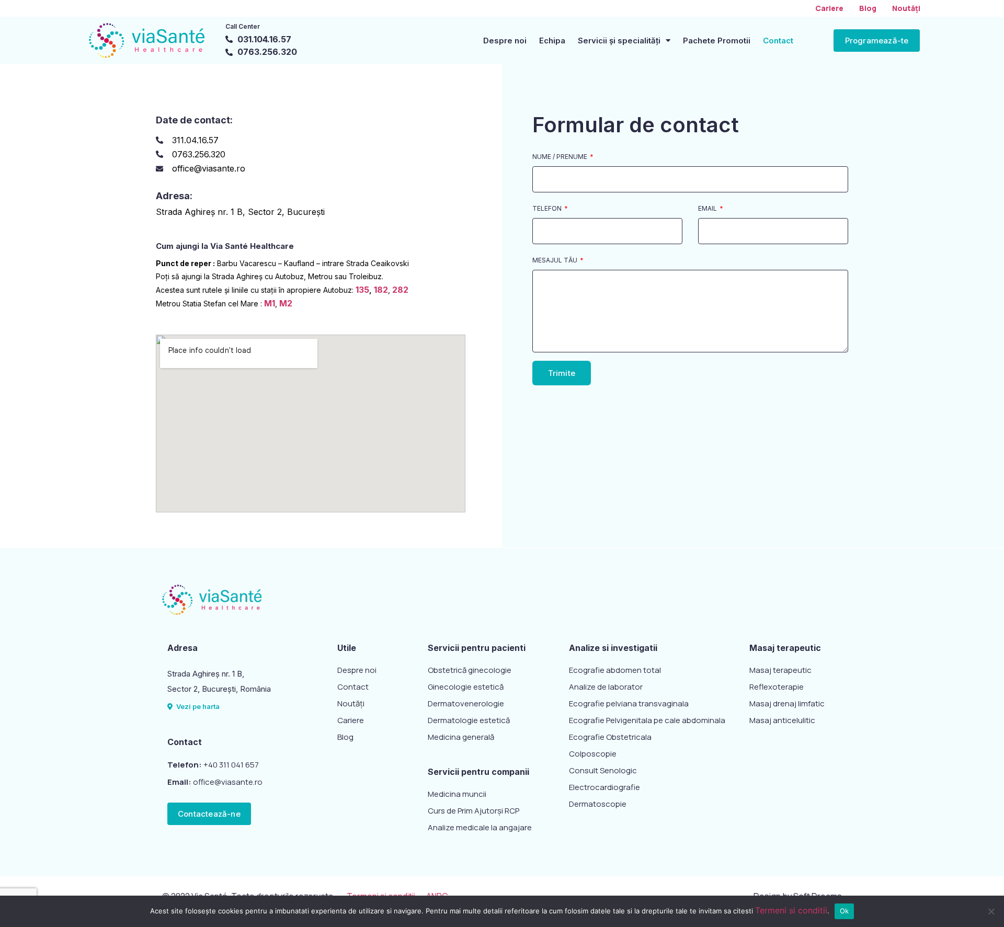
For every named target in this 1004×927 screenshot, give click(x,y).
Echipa (552, 40)
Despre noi (505, 40)
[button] (877, 40)
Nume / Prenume (560, 157)
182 (381, 289)
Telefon (547, 208)
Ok (844, 911)
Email (708, 208)
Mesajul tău (555, 260)
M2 (285, 303)
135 (362, 289)
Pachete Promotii (716, 40)
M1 (269, 303)
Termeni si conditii (791, 910)
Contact (778, 40)
